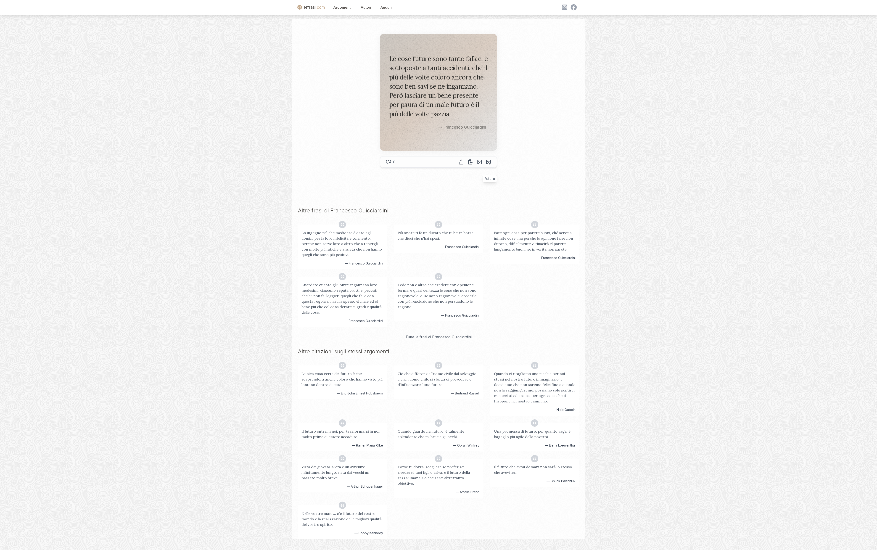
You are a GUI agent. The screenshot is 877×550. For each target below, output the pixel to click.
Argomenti (342, 7)
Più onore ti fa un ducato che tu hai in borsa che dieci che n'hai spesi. (435, 235)
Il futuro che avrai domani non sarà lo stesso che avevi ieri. (533, 470)
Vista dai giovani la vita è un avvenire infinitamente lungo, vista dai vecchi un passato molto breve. (335, 472)
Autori (366, 7)
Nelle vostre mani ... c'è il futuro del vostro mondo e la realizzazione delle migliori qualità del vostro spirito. (341, 519)
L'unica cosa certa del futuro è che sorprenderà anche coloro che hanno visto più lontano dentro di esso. (342, 379)
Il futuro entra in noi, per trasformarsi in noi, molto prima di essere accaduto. (340, 434)
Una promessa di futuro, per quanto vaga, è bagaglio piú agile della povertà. (532, 434)
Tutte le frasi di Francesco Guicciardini (438, 337)
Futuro (489, 178)
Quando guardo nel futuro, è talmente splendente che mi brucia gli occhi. (431, 434)
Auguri (386, 7)
